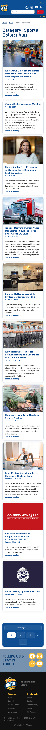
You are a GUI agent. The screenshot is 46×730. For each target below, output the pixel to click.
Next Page (23, 627)
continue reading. (12, 95)
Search (40, 12)
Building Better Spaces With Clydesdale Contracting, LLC (20, 295)
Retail (11, 23)
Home (4, 23)
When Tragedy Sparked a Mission (22, 591)
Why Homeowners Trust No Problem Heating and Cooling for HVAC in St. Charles (22, 354)
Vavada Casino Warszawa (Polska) (23, 104)
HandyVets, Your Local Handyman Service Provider (22, 417)
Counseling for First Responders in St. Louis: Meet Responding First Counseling (21, 170)
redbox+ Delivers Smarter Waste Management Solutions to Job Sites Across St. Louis (22, 231)
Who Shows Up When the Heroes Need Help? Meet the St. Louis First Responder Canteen (22, 73)
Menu (42, 16)
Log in (41, 2)
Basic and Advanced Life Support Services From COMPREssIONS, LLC (17, 536)
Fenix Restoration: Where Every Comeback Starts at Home (21, 475)
